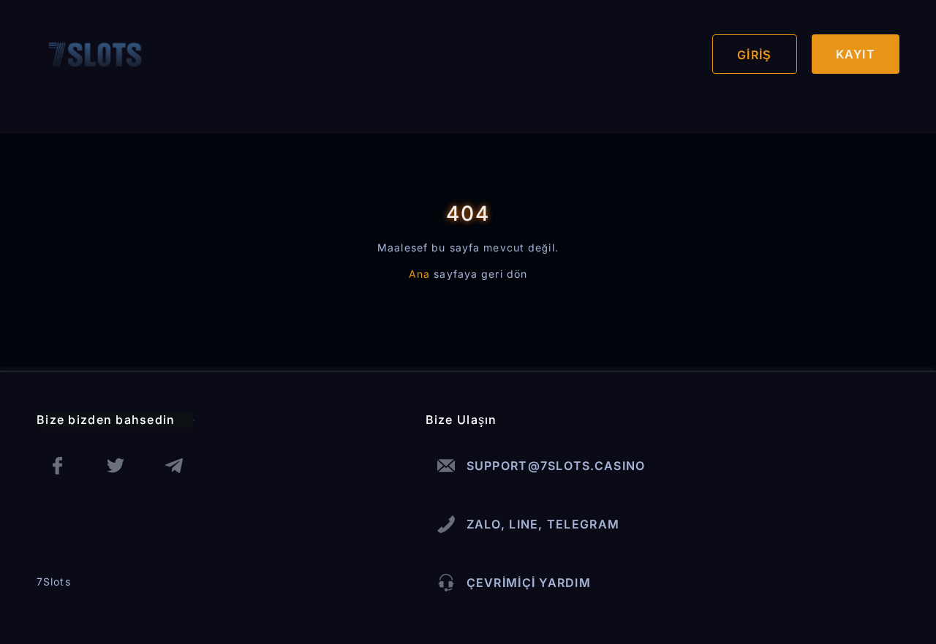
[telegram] (174, 465)
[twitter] (115, 465)
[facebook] (57, 465)
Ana (419, 274)
